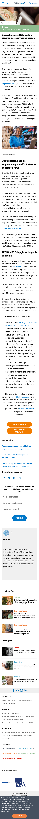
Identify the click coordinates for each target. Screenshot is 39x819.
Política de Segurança (19, 795)
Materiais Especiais (8, 739)
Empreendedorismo (20, 611)
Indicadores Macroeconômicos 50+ (13, 716)
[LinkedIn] (25, 690)
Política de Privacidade (19, 793)
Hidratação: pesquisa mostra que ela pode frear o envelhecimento (25, 680)
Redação (6, 539)
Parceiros (12, 704)
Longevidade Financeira (20, 397)
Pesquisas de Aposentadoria (11, 723)
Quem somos (6, 700)
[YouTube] (17, 690)
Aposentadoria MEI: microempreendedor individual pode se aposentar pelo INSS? (24, 616)
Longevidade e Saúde (25, 748)
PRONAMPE (17, 267)
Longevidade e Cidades (9, 748)
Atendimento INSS (28, 732)
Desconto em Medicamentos (11, 732)
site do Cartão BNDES (12, 229)
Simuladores (28, 735)
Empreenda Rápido (9, 84)
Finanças (5, 27)
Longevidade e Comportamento (12, 758)
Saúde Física (18, 662)
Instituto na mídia (25, 700)
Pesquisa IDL (30, 716)
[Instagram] (21, 690)
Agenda (14, 700)
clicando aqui (4, 811)
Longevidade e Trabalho (9, 753)
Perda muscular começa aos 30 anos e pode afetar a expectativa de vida (25, 667)
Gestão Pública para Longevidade (12, 720)
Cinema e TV (18, 648)
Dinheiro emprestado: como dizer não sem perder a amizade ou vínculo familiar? (25, 602)
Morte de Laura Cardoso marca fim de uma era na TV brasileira (24, 651)
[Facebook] (13, 690)
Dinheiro (17, 597)
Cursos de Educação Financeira (12, 735)
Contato (4, 704)
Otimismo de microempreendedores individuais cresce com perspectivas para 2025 (22, 631)
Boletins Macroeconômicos (10, 713)
